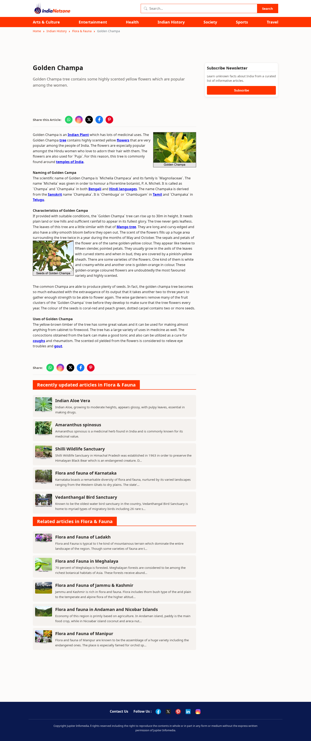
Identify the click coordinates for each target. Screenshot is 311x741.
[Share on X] (89, 119)
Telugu (38, 199)
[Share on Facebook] (99, 119)
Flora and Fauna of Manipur (84, 633)
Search (267, 8)
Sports (242, 22)
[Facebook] (158, 711)
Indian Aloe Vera (72, 400)
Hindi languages (123, 189)
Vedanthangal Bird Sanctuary (86, 497)
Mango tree (126, 226)
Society (210, 22)
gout (58, 346)
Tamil (157, 194)
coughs (39, 340)
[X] (168, 711)
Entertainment (93, 22)
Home (37, 31)
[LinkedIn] (188, 711)
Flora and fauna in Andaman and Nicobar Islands (106, 609)
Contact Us (119, 711)
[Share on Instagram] (79, 119)
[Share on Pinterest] (109, 119)
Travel (272, 22)
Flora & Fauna (82, 31)
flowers (123, 140)
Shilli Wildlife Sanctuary (80, 449)
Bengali (94, 189)
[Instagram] (198, 711)
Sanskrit (55, 194)
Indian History (171, 22)
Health (132, 22)
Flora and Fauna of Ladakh (83, 537)
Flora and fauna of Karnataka (86, 473)
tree (62, 140)
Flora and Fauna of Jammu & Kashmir (94, 585)
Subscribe (241, 90)
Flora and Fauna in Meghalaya (86, 561)
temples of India (70, 161)
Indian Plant (78, 134)
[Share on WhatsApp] (69, 119)
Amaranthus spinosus (78, 425)
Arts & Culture (46, 22)
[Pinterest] (178, 711)
